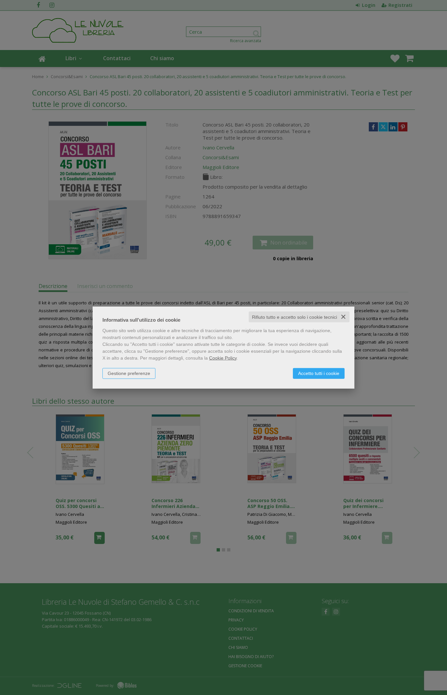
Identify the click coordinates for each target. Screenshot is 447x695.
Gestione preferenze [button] (129, 373)
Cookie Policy (223, 357)
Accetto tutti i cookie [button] (318, 373)
